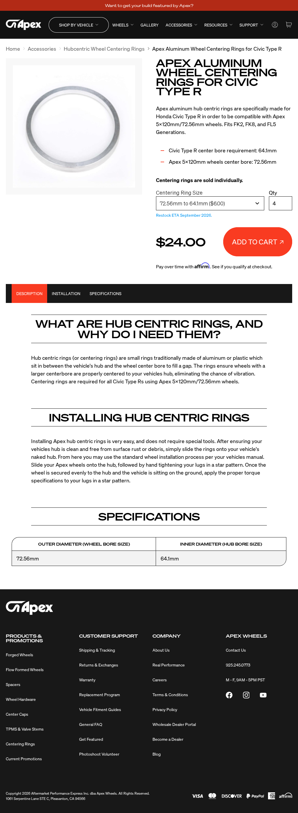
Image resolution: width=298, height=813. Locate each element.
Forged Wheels (19, 654)
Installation (66, 293)
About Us (161, 649)
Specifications (105, 293)
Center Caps (17, 714)
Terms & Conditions (170, 694)
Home (13, 48)
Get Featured (91, 739)
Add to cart (254, 241)
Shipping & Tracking (97, 649)
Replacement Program (99, 694)
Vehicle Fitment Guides (100, 709)
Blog (156, 753)
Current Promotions (24, 758)
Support (249, 24)
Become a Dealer (167, 739)
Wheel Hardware (21, 699)
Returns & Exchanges (98, 664)
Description (29, 293)
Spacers (13, 684)
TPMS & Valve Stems (25, 728)
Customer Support (108, 636)
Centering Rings (20, 743)
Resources (215, 24)
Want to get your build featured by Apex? (149, 5)
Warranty (87, 679)
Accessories (179, 24)
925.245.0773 (238, 664)
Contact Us (236, 649)
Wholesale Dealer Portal (174, 724)
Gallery (150, 24)
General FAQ (90, 724)
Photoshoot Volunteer (99, 753)
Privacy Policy (164, 709)
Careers (159, 679)
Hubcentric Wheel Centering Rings (104, 48)
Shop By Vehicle (76, 24)
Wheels (120, 24)
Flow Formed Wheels (25, 669)
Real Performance (168, 664)
